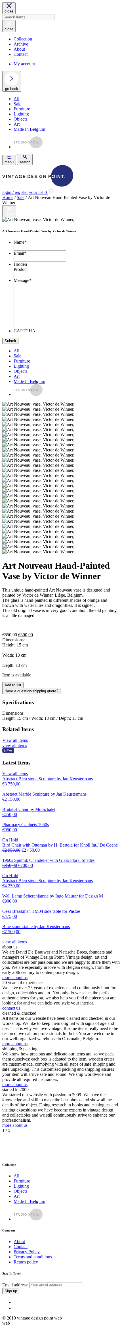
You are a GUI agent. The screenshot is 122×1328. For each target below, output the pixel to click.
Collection (23, 39)
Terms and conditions (33, 1256)
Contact (21, 54)
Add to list (13, 685)
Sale (17, 103)
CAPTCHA (24, 330)
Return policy (26, 1262)
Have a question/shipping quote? (31, 691)
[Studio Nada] (28, 146)
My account (24, 63)
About (19, 49)
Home (7, 197)
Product (21, 269)
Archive (21, 44)
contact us (11, 1008)
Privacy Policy (27, 1251)
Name (20, 242)
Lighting (21, 114)
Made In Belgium (29, 129)
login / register (15, 192)
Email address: (16, 1284)
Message (22, 280)
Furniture (22, 108)
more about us (15, 977)
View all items (15, 740)
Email (20, 253)
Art (17, 124)
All (16, 98)
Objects (20, 119)
